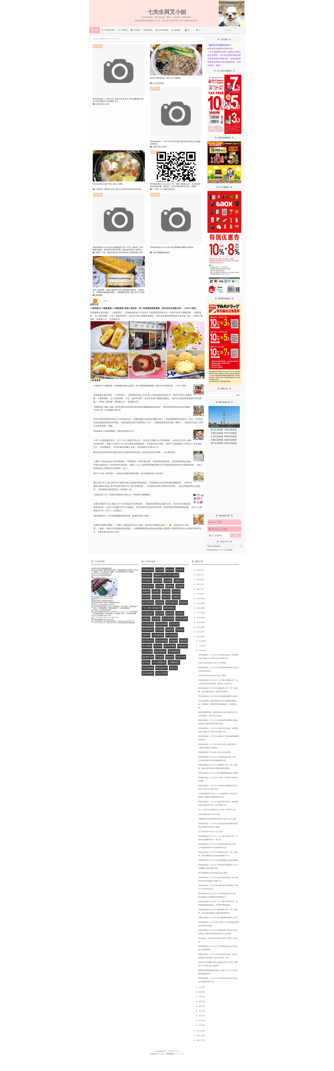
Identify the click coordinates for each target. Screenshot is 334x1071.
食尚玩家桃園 (161, 624)
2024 (198, 579)
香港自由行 (182, 646)
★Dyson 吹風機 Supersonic (101, 615)
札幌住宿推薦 (230, 439)
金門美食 (146, 662)
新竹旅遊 (169, 613)
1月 (200, 1025)
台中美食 (159, 586)
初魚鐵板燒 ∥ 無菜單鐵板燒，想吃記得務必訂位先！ (114, 431)
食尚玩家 (169, 569)
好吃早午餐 (180, 657)
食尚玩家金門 (161, 668)
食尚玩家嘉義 (147, 624)
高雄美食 (146, 597)
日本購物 (159, 629)
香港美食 (169, 657)
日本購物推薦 (173, 651)
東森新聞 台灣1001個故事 (140, 252)
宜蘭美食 (169, 586)
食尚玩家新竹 (147, 629)
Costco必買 (147, 651)
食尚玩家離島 (147, 673)
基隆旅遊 (169, 629)
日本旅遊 (179, 586)
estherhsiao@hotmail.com (220, 48)
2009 (198, 1040)
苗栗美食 (146, 635)
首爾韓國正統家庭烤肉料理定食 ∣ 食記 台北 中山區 (217, 819)
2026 (198, 570)
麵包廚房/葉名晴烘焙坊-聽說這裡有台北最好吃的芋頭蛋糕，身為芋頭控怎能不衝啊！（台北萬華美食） (135, 452)
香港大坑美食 (161, 673)
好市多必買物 (181, 618)
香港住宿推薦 (230, 443)
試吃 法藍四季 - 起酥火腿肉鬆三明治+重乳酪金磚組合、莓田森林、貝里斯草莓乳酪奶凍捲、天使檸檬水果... (217, 704)
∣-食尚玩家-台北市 (102, 104)
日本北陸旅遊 (147, 668)
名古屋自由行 (147, 613)
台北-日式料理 (158, 83)
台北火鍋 (114, 189)
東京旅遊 (158, 646)
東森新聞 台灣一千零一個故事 (166, 575)
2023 (198, 584)
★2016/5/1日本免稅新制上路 (101, 574)
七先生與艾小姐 (172, 1051)
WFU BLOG (179, 1053)
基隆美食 (166, 597)
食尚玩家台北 (147, 586)
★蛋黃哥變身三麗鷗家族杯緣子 (102, 601)
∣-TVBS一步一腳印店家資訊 (163, 189)
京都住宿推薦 (217, 433)
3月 (200, 1015)
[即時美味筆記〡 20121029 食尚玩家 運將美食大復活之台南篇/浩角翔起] (176, 113)
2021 (198, 594)
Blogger (161, 1053)
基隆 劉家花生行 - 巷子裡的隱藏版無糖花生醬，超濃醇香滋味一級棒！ (121, 515)
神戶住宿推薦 (230, 433)
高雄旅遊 (183, 602)
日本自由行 (146, 575)
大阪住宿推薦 (230, 429)
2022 (198, 589)
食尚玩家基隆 (171, 635)
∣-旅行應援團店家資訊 (161, 252)
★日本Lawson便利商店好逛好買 (102, 605)
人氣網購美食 (157, 635)
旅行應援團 (146, 646)
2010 (198, 1035)
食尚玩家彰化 (147, 640)
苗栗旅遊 (179, 629)
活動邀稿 (98, 295)
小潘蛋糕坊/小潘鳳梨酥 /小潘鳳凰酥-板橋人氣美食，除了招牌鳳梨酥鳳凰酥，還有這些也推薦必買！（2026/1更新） (144, 308)
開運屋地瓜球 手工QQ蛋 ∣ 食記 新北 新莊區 (214, 752)
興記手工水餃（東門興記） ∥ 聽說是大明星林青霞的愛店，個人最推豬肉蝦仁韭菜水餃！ (129, 473)
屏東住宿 (173, 668)
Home (95, 38)
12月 (200, 641)
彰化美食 (159, 613)
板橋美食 (146, 591)
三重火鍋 (98, 189)
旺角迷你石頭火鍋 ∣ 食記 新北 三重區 (108, 184)
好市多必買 (174, 624)
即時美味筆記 (124, 252)
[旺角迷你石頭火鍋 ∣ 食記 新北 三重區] (119, 166)
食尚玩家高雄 (147, 602)
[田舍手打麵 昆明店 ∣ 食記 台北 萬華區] (176, 60)
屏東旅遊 (183, 640)
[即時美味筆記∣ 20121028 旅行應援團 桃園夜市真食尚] (176, 219)
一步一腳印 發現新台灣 (151, 608)
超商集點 (146, 618)
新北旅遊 (166, 591)
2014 (198, 627)
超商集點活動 (147, 657)
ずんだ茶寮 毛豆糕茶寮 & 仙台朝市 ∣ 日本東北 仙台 (217, 809)
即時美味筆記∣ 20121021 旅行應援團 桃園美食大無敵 (218, 773)
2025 (198, 574)
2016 (198, 617)
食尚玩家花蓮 (161, 640)
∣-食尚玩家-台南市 (159, 147)
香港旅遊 (173, 640)
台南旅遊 (159, 602)
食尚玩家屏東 (169, 646)
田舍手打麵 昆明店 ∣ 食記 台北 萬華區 (165, 78)
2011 (198, 1031)
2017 (198, 613)
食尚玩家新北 (169, 608)
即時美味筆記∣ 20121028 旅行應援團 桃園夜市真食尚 (171, 247)
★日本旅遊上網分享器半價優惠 (102, 597)
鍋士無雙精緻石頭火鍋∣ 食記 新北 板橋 (212, 873)
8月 (200, 992)
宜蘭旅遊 (176, 597)
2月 (200, 1020)
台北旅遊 (168, 580)
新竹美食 (156, 597)
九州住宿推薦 (217, 436)
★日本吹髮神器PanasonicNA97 (102, 619)
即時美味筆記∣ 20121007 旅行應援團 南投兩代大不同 (218, 917)
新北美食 (179, 569)
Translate (227, 549)
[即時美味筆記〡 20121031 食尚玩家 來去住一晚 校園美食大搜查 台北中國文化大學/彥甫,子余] (119, 70)
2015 (198, 622)
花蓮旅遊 (156, 618)
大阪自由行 (178, 580)
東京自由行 (146, 580)
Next (106, 301)
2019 (198, 603)
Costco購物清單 (159, 662)
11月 (200, 646)
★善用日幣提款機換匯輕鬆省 (101, 568)
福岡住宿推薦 (230, 436)
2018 (198, 608)
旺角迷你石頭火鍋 (133, 189)
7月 (200, 996)
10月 (200, 650)
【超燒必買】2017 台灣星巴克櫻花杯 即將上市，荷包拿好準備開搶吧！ (122, 494)
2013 (198, 632)
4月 (200, 1011)
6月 (200, 1001)
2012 (198, 636)
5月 (200, 1006)
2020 (198, 598)
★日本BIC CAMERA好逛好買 (101, 610)
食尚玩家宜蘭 (167, 618)
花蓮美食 (179, 613)
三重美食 (106, 189)
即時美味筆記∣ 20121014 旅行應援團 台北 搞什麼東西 (218, 860)
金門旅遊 (159, 657)
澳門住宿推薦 (217, 443)
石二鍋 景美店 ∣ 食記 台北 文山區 (210, 831)
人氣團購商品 (173, 662)
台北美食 (122, 189)
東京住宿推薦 (217, 429)
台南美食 (156, 591)
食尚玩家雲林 (160, 651)
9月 (200, 987)
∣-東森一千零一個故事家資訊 (106, 252)
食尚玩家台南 (171, 602)
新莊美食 (158, 580)
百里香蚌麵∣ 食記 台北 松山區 (209, 814)
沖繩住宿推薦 (217, 439)
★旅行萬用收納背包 (98, 578)
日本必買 (176, 591)
